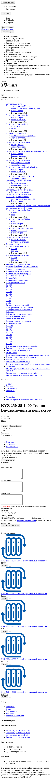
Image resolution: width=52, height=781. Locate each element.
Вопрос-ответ (12, 446)
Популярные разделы (9, 725)
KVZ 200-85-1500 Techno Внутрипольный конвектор (24, 561)
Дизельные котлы (13, 323)
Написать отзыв (8, 460)
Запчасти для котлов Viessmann (19, 228)
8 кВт (8, 301)
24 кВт (9, 294)
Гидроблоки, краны (19, 185)
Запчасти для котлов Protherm (18, 210)
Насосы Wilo (11, 278)
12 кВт (9, 285)
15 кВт (9, 287)
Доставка (10, 386)
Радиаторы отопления (15, 359)
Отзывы (10, 444)
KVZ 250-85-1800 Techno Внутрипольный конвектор (24, 692)
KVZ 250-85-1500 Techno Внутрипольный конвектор (24, 594)
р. (6, 13)
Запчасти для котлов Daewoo (18, 181)
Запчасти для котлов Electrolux (19, 194)
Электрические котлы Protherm (19, 307)
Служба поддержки (8, 721)
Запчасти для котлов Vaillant (18, 219)
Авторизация (11, 7)
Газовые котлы (12, 244)
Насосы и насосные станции (18, 271)
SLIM (13, 129)
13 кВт (9, 328)
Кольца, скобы (17, 145)
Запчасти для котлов (15, 104)
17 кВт (9, 330)
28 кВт (9, 296)
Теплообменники (18, 147)
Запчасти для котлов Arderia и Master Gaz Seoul (26, 151)
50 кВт (9, 344)
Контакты (10, 391)
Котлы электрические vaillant (18, 305)
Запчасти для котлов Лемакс (18, 237)
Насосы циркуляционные (17, 280)
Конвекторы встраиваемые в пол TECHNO (24, 375)
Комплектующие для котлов (18, 264)
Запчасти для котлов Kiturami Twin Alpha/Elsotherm (28, 206)
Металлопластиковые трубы (18, 350)
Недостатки (6, 480)
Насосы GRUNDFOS (15, 276)
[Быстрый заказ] (10, 631)
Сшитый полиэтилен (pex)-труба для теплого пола (28, 364)
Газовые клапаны (18, 120)
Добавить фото (38, 518)
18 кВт (9, 289)
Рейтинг (4, 511)
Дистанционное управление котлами (22, 267)
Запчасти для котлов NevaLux (19, 208)
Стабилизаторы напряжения (23, 135)
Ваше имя (5, 462)
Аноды (14, 212)
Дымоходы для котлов (15, 269)
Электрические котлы (15, 282)
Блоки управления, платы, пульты (25, 108)
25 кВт (9, 337)
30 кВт (9, 339)
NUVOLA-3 (16, 126)
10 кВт (14, 249)
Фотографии (6, 515)
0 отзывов (6, 428)
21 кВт (9, 335)
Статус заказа (7, 27)
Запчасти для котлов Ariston (18, 115)
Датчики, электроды (20, 192)
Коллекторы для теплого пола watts (21, 373)
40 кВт (9, 341)
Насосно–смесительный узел (18, 273)
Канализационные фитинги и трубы (21, 346)
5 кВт (8, 298)
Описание (10, 442)
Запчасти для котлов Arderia (18, 142)
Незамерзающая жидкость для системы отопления (27, 355)
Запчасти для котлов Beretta (18, 160)
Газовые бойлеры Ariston (17, 316)
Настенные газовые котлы (17, 255)
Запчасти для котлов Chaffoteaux (20, 176)
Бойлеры (10, 312)
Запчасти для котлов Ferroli (17, 197)
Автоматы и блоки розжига (23, 199)
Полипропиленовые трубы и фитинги (22, 357)
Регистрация (11, 9)
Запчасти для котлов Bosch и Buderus (22, 167)
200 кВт (9, 332)
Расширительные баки (20, 163)
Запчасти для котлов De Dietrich (19, 190)
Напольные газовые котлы (17, 246)
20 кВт (9, 292)
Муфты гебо (11, 353)
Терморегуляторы (18, 138)
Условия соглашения (15, 716)
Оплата (9, 384)
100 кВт (14, 251)
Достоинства (6, 467)
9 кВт (8, 303)
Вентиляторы (17, 111)
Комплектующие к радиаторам (19, 348)
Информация (6, 702)
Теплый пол (11, 366)
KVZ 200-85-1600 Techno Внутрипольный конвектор (24, 626)
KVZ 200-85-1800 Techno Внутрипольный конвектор (24, 659)
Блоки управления (19, 230)
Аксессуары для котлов (16, 133)
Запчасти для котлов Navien (18, 106)
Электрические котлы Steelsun (19, 310)
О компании (11, 388)
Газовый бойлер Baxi (15, 319)
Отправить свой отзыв (10, 525)
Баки (13, 215)
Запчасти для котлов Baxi (17, 124)
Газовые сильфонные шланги (18, 321)
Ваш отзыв (5, 493)
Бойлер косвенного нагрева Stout (20, 314)
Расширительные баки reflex (18, 362)
